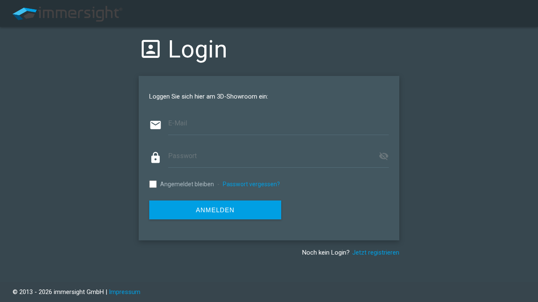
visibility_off (384, 156)
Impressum (124, 292)
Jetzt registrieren (375, 252)
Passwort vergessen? (251, 184)
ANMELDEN (215, 209)
